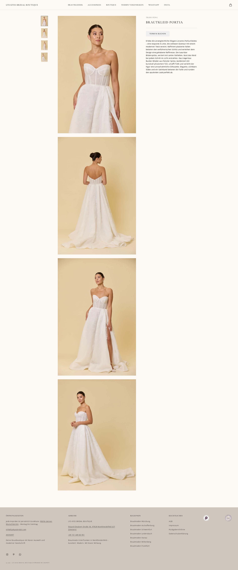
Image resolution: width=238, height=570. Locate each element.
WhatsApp (154, 5)
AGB (170, 521)
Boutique (111, 5)
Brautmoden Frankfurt (140, 546)
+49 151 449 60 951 (76, 535)
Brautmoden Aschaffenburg (142, 525)
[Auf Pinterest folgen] (13, 554)
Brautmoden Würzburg (140, 521)
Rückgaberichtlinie (177, 529)
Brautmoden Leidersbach (141, 533)
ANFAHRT (10, 535)
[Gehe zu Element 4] (44, 57)
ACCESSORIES (94, 5)
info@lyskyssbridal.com (16, 529)
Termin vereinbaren (132, 5)
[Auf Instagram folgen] (7, 554)
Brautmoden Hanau (138, 537)
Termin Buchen (157, 34)
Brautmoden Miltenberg (140, 542)
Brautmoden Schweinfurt (141, 529)
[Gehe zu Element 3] (44, 45)
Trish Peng (152, 17)
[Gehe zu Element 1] (44, 21)
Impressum (174, 525)
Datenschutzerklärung (178, 533)
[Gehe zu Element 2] (44, 33)
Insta (167, 5)
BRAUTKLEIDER (75, 5)
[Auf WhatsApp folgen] (20, 554)
